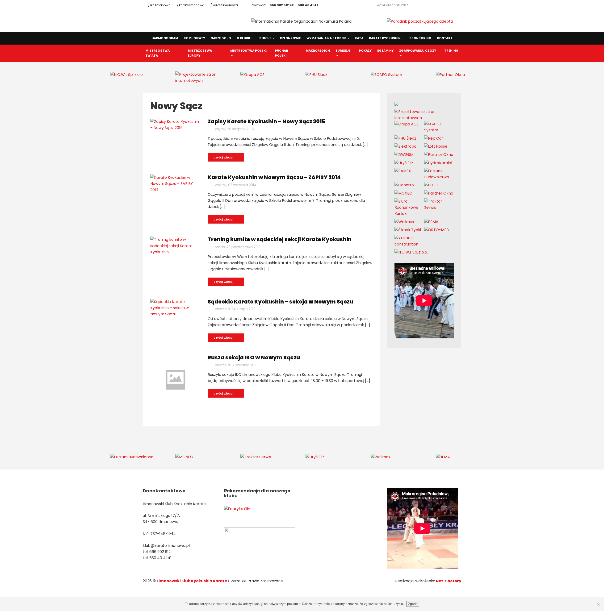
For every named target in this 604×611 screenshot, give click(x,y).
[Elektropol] (405, 146)
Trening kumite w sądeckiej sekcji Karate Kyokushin (280, 239)
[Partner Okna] (450, 74)
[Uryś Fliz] (403, 162)
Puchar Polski (281, 53)
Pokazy (365, 51)
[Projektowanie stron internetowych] (204, 77)
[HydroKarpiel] (438, 162)
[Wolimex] (404, 221)
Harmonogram (164, 38)
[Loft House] (435, 146)
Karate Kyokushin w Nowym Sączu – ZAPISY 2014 (274, 177)
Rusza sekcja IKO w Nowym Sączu (254, 357)
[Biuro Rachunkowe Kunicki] (409, 207)
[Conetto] (404, 185)
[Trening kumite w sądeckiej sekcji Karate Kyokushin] (175, 245)
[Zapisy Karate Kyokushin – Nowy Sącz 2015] (175, 124)
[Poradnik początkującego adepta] (420, 21)
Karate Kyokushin (385, 38)
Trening (451, 51)
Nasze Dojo (221, 38)
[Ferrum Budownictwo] (439, 173)
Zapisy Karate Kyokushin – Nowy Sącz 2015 (266, 121)
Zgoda (412, 604)
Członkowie (290, 38)
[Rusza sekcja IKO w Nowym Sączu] (175, 379)
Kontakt (445, 38)
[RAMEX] (402, 171)
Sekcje (265, 38)
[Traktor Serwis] (439, 204)
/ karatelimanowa (190, 5)
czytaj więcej (224, 157)
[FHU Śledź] (316, 74)
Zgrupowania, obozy (417, 51)
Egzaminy (385, 51)
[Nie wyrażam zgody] (598, 604)
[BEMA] (431, 221)
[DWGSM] (403, 154)
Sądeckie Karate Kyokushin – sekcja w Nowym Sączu (280, 301)
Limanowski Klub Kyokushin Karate (192, 581)
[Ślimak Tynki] (407, 230)
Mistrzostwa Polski (248, 51)
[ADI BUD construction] (409, 241)
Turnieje (343, 51)
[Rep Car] (433, 138)
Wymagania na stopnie (326, 38)
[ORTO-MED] (436, 230)
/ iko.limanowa (159, 5)
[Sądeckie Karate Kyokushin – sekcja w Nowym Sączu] (175, 307)
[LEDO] (431, 185)
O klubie (244, 38)
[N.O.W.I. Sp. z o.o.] (126, 74)
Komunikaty (194, 38)
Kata (359, 38)
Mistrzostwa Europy (200, 53)
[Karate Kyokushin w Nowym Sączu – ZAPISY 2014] (175, 183)
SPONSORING (420, 38)
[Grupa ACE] (252, 74)
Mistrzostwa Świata (158, 53)
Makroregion (318, 51)
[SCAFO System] (386, 74)
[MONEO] (403, 193)
